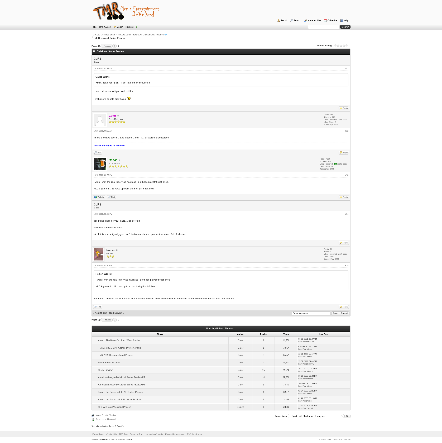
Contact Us (111, 434)
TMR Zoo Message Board (104, 35)
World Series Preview (108, 362)
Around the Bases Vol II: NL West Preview (119, 399)
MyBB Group (126, 439)
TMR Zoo (123, 434)
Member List (314, 20)
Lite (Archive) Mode (154, 434)
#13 (346, 175)
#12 (346, 131)
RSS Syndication (195, 434)
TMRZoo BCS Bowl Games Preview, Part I (119, 348)
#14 (346, 214)
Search (297, 20)
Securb (240, 407)
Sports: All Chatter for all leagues (148, 35)
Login (120, 27)
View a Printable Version (106, 415)
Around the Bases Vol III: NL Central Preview (120, 392)
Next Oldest (101, 313)
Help (346, 20)
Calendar (332, 20)
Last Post (302, 342)
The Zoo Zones (124, 35)
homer (110, 250)
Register (130, 27)
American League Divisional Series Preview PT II (122, 384)
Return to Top (136, 434)
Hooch (310, 371)
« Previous (106, 46)
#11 (346, 68)
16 (263, 370)
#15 (346, 265)
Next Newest (115, 313)
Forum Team (98, 434)
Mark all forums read (174, 434)
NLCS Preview (105, 370)
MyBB (105, 439)
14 (263, 377)
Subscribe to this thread (106, 419)
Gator (240, 340)
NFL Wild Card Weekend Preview (114, 407)
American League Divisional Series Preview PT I (122, 377)
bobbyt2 (310, 364)
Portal (284, 20)
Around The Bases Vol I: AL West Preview (119, 340)
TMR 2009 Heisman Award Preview (115, 355)
